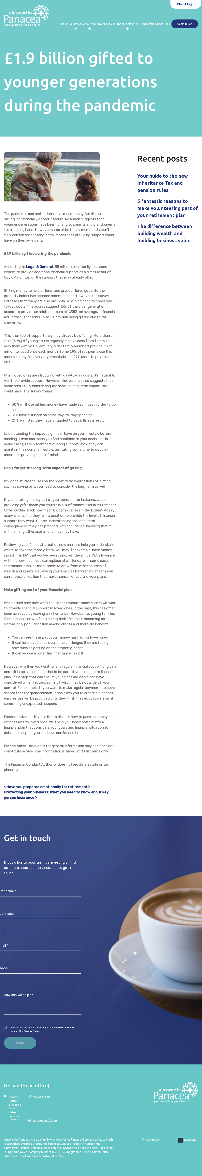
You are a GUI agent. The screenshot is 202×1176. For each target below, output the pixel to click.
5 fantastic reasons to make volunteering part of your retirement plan (167, 208)
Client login (186, 4)
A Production (187, 1140)
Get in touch (184, 23)
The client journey (127, 23)
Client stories (148, 23)
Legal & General (39, 267)
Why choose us (106, 23)
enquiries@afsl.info (45, 1120)
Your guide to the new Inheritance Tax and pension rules (162, 183)
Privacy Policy (31, 1031)
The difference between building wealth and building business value (164, 233)
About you (89, 23)
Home (64, 23)
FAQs (160, 23)
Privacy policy (151, 1139)
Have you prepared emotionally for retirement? (48, 787)
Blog (167, 23)
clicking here (89, 1148)
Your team (76, 23)
